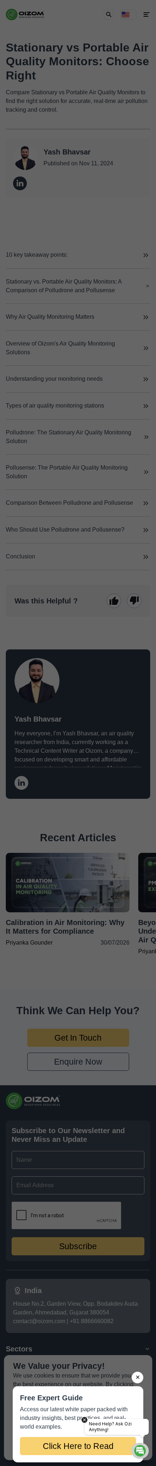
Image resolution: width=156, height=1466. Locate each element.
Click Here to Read (78, 1446)
